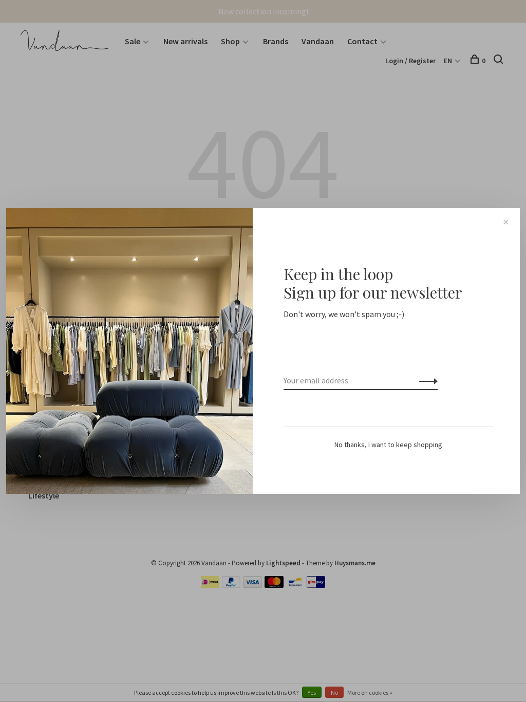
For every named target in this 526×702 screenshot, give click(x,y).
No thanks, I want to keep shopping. (389, 444)
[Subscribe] (426, 380)
